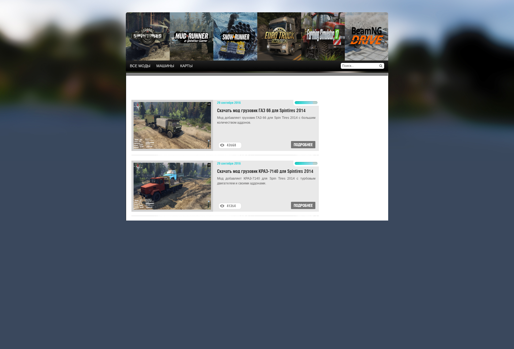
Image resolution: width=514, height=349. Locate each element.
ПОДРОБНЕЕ (303, 144)
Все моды (140, 66)
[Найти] (380, 66)
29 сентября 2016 (229, 102)
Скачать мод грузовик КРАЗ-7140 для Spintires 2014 (265, 171)
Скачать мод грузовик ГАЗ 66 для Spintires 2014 (261, 110)
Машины (165, 66)
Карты (186, 66)
